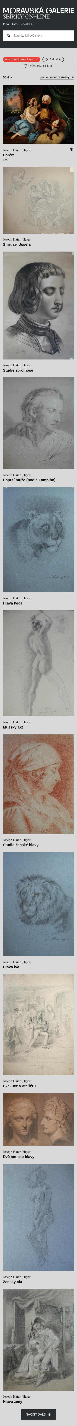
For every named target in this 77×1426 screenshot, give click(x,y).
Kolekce (27, 24)
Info (15, 24)
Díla (6, 24)
